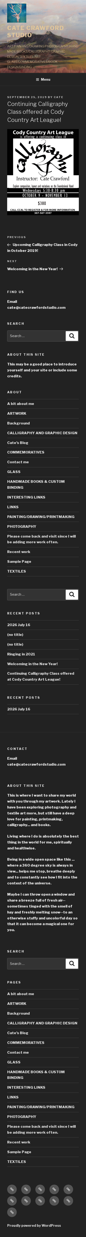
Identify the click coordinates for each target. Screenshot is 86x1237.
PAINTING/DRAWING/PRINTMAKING (41, 517)
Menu (45, 79)
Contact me (18, 462)
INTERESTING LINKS (26, 497)
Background (18, 423)
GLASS (14, 472)
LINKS (13, 507)
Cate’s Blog (17, 443)
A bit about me (20, 404)
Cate (59, 97)
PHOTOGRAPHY (21, 526)
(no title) (15, 635)
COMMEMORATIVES (25, 452)
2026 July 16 (18, 625)
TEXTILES (16, 571)
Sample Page (19, 561)
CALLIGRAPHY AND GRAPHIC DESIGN (42, 433)
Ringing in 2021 (21, 654)
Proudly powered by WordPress (34, 1225)
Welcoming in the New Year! (32, 664)
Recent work (18, 552)
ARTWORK (16, 413)
